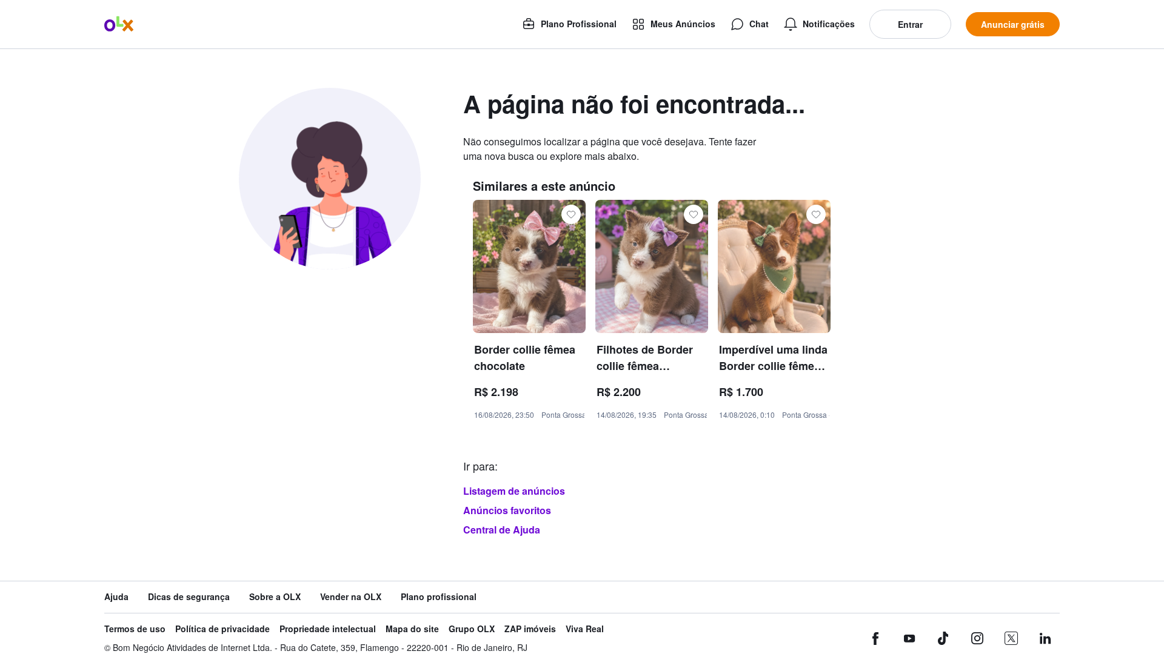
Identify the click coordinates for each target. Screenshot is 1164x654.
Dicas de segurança (189, 597)
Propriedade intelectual (327, 629)
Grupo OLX (472, 629)
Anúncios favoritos (507, 510)
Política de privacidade (222, 629)
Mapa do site (412, 629)
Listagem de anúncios (514, 491)
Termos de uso (135, 629)
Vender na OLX (350, 597)
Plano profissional (439, 597)
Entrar (910, 24)
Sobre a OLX (275, 597)
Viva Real (585, 629)
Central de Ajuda (501, 530)
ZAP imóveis (530, 629)
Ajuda (116, 597)
